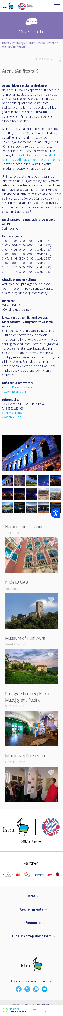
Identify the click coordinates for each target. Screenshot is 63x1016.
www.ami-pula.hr (12, 417)
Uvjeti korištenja (43, 1005)
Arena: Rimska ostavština (19, 387)
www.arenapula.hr (15, 392)
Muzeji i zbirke (47, 43)
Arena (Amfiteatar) (14, 46)
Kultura (30, 43)
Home (6, 43)
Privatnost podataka (21, 1005)
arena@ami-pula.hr (13, 413)
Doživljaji (18, 43)
